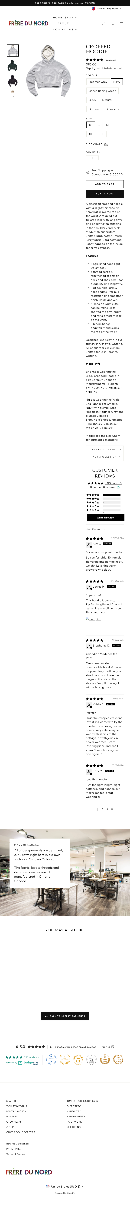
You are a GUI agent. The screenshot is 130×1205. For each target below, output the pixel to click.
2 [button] (103, 809)
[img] (94, 538)
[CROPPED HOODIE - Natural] (26, 981)
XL (91, 134)
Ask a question (105, 456)
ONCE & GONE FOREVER (20, 1132)
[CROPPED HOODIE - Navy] (13, 981)
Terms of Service (15, 1154)
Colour (92, 75)
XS (90, 125)
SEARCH (11, 1100)
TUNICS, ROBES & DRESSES (82, 1100)
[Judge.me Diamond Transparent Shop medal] (51, 1059)
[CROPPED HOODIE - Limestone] (19, 985)
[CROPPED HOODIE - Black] (21, 981)
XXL (101, 134)
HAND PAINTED (76, 1116)
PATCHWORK (74, 1121)
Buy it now (105, 193)
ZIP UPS (10, 1126)
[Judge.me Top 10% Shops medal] (105, 1059)
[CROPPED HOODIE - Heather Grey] (8, 981)
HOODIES (11, 1116)
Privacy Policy (14, 1148)
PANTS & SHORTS (16, 1111)
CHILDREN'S (74, 1126)
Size (89, 118)
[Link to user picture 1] (93, 624)
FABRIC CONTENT (104, 449)
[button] (95, 60)
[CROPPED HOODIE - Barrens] (30, 981)
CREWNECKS (13, 1121)
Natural (107, 100)
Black (92, 100)
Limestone (112, 109)
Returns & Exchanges (17, 1143)
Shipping (91, 68)
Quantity (93, 152)
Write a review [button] (105, 517)
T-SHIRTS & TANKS (16, 1106)
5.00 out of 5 (113, 483)
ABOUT (64, 23)
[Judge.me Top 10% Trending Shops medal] (118, 1059)
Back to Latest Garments (67, 1016)
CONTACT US (64, 29)
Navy (116, 82)
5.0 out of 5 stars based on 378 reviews (73, 1046)
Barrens (94, 109)
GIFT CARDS (74, 1106)
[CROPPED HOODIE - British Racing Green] (17, 981)
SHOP (70, 17)
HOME (57, 17)
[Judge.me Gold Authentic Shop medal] (65, 1059)
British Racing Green (102, 91)
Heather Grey (98, 82)
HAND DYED (74, 1111)
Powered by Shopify (65, 1193)
